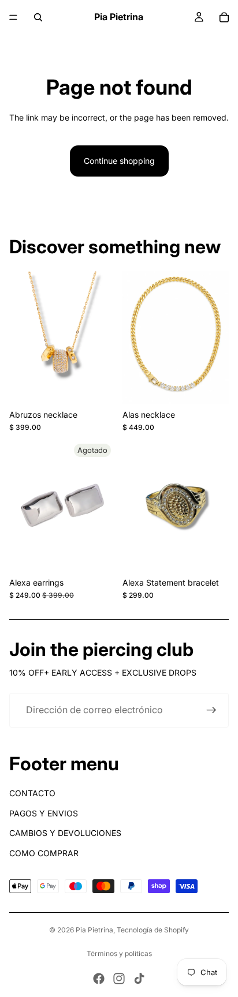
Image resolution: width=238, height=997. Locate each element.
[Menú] (13, 17)
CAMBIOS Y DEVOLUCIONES (65, 833)
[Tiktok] (139, 978)
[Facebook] (99, 978)
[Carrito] (224, 17)
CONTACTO (32, 793)
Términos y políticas (119, 953)
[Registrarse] (211, 710)
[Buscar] (38, 17)
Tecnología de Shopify (153, 929)
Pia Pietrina (94, 929)
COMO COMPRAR (44, 853)
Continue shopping (119, 161)
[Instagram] (119, 978)
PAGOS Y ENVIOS (43, 813)
